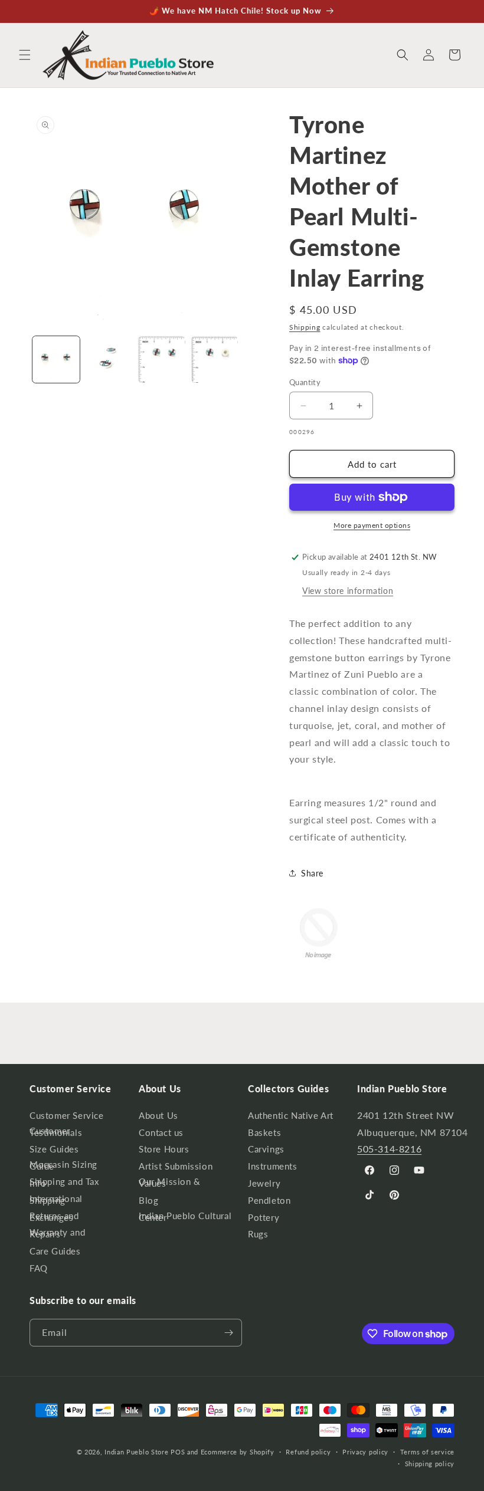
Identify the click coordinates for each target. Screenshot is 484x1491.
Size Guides (54, 1149)
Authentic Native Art (290, 1118)
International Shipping (56, 1199)
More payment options (371, 525)
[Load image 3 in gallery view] (161, 359)
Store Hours (164, 1149)
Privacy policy (365, 1452)
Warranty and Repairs (57, 1233)
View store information (347, 591)
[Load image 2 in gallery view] (109, 359)
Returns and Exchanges (54, 1216)
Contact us (161, 1132)
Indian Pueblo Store (136, 1452)
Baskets (264, 1132)
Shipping (305, 327)
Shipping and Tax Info (64, 1182)
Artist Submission (175, 1166)
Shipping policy (430, 1463)
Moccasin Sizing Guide (63, 1165)
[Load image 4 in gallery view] (214, 359)
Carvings (266, 1149)
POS (178, 1452)
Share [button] (312, 873)
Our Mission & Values (170, 1182)
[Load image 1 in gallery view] (56, 359)
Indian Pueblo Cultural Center (185, 1216)
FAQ (39, 1268)
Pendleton (269, 1200)
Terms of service (427, 1452)
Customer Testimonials (56, 1131)
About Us (158, 1118)
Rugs (258, 1234)
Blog (148, 1200)
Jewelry (264, 1183)
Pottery (263, 1217)
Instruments (272, 1166)
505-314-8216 (389, 1148)
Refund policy (308, 1452)
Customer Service (67, 1118)
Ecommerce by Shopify (237, 1452)
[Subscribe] (228, 1333)
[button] (25, 55)
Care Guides (55, 1251)
